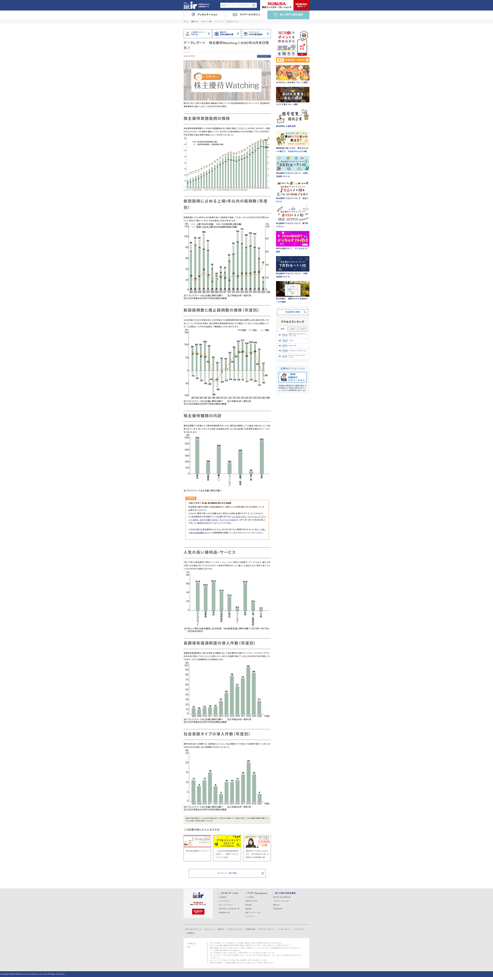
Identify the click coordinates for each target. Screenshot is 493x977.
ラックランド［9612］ (228, 520)
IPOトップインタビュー (226, 905)
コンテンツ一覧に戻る (227, 873)
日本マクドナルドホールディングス (297, 335)
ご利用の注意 (250, 929)
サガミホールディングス (297, 351)
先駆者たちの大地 (251, 901)
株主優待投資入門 (264, 56)
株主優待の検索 (292, 312)
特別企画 (248, 905)
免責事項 (190, 933)
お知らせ (220, 929)
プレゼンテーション (230, 893)
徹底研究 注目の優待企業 (282, 897)
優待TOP (194, 21)
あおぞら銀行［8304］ (209, 520)
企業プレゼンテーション (253, 912)
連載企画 (248, 909)
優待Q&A (276, 905)
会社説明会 (222, 897)
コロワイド (292, 346)
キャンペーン (209, 929)
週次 (292, 329)
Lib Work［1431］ (239, 517)
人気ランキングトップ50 (280, 901)
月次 (303, 329)
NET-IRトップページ (193, 929)
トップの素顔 (249, 897)
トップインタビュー (225, 901)
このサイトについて (234, 929)
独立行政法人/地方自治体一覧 (229, 909)
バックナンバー (250, 916)
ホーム (186, 21)
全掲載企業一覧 (224, 912)
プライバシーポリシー (267, 929)
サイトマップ (299, 929)
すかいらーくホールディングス (296, 356)
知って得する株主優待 (285, 893)
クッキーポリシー (284, 929)
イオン (291, 341)
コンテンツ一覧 (206, 21)
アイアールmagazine (257, 893)
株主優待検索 (277, 909)
